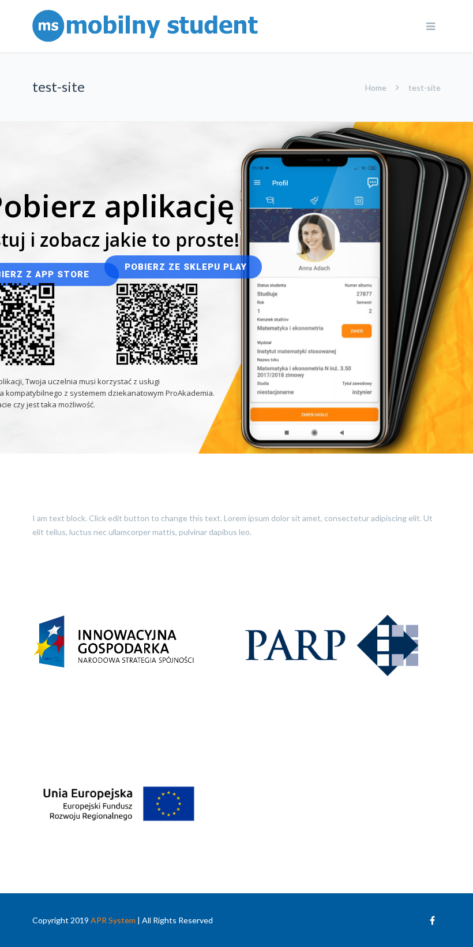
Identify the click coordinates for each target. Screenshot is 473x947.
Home (375, 87)
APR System (113, 920)
